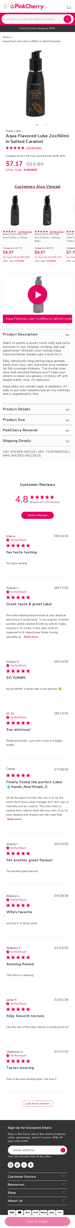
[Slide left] (29, 125)
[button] (37, 334)
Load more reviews (37, 1103)
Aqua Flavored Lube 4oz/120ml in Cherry (15, 235)
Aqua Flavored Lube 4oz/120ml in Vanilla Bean (47, 237)
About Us (15, 1201)
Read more (31, 637)
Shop (12, 1193)
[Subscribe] (63, 1150)
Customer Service (22, 1177)
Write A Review (38, 515)
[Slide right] (46, 125)
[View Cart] (67, 7)
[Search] (67, 19)
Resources (16, 1185)
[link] (24, 148)
